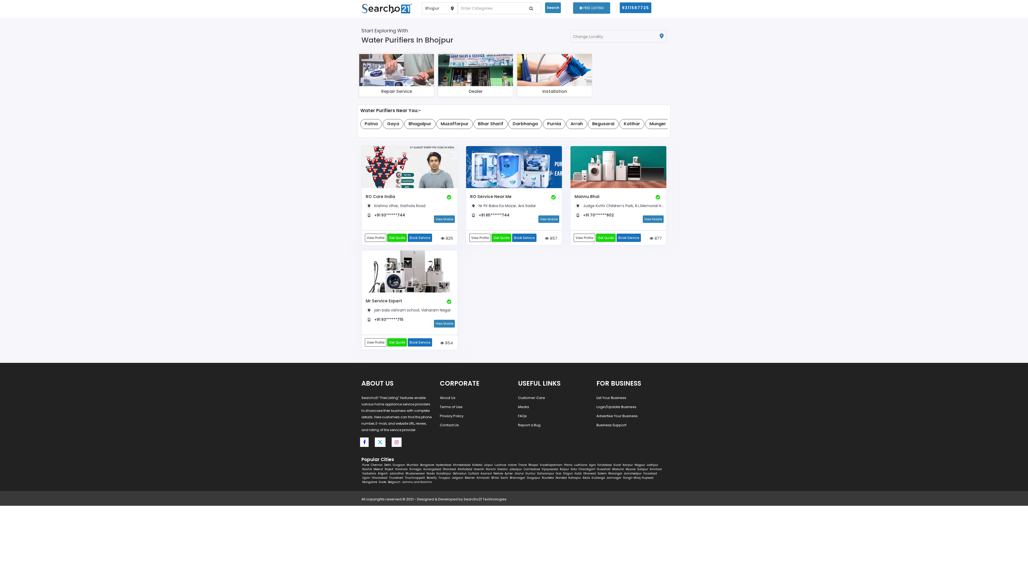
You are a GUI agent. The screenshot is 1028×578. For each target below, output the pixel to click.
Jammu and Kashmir (417, 482)
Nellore (498, 473)
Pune (365, 465)
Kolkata (477, 465)
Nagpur (639, 465)
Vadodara (369, 473)
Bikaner (470, 478)
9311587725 (635, 7)
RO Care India (380, 196)
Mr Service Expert (384, 301)
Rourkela (548, 478)
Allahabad (465, 469)
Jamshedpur (633, 473)
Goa (558, 473)
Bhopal (533, 465)
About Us (447, 397)
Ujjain (366, 478)
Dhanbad (449, 469)
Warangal (615, 473)
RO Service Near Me (491, 196)
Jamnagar (614, 478)
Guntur (530, 473)
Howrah (479, 469)
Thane (522, 465)
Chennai (377, 465)
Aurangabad (432, 469)
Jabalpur (515, 469)
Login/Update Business (616, 406)
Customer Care (531, 397)
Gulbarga (598, 478)
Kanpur (628, 465)
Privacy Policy (451, 416)
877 (657, 238)
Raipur (564, 469)
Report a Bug (529, 425)
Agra (592, 465)
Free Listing (593, 8)
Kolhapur (574, 478)
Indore (512, 465)
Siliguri (568, 473)
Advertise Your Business (617, 416)
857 (553, 238)
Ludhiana (580, 465)
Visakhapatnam (551, 465)
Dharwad (589, 473)
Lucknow (500, 465)
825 (449, 238)
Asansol (486, 473)
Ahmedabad (462, 465)
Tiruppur (444, 478)
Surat (617, 465)
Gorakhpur (443, 473)
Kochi (504, 478)
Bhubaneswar (415, 473)
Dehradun (460, 473)
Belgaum (394, 482)
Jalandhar (397, 473)
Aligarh (383, 473)
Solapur (642, 469)
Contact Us (449, 425)
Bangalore (427, 465)
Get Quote (397, 237)
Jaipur (488, 465)
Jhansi (519, 473)
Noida (430, 473)
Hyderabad (443, 465)
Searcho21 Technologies (485, 499)
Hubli (578, 473)
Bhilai (495, 478)
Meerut (378, 469)
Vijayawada (550, 469)
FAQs (522, 416)
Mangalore (369, 482)
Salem (602, 473)
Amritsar (656, 469)
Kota (574, 469)
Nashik (367, 469)
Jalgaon (457, 478)
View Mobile (444, 219)
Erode (382, 482)
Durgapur (533, 478)
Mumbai (412, 465)
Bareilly (432, 478)
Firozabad (650, 473)
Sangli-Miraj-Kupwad (638, 478)
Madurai (618, 469)
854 (448, 343)
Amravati (483, 478)
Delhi (387, 465)
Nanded (561, 478)
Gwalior (502, 469)
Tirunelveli (396, 478)
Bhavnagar (517, 478)
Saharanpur (545, 473)
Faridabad (604, 465)
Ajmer (509, 473)
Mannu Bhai (587, 196)
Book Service (420, 237)
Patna (568, 465)
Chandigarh (587, 469)
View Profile (375, 237)
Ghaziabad (379, 478)
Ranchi (491, 469)
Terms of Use (451, 406)
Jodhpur (652, 465)
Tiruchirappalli (415, 478)
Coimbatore (532, 469)
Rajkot (389, 469)
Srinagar (415, 469)
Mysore (631, 469)
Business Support (611, 425)
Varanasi (401, 469)
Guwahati (604, 469)
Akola (586, 478)
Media (523, 406)
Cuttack (473, 473)
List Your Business (611, 397)
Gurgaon (399, 465)
